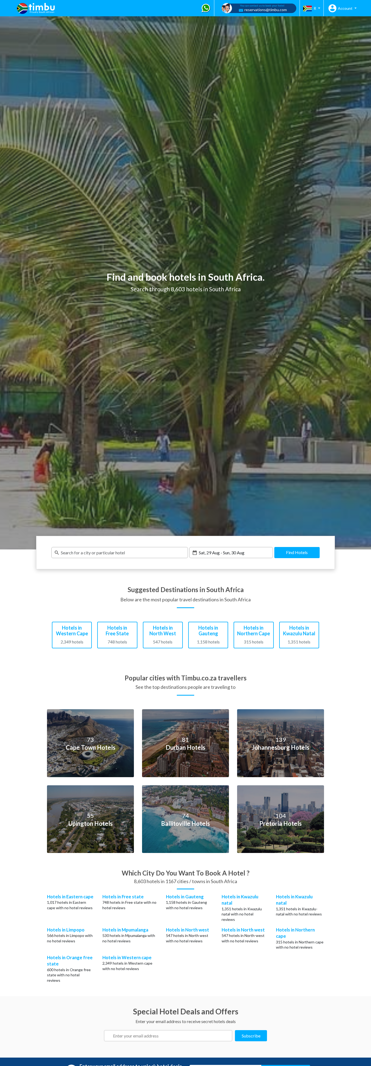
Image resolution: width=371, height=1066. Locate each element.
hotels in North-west (247, 935)
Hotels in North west (187, 930)
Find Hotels (297, 552)
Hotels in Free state (123, 896)
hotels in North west (190, 935)
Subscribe (251, 1035)
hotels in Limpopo (69, 935)
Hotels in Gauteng (185, 896)
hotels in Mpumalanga (128, 935)
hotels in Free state (126, 902)
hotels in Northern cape (303, 942)
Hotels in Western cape (127, 957)
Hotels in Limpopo (65, 930)
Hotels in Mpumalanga (125, 930)
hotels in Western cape (132, 963)
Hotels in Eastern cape (70, 896)
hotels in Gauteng (191, 902)
